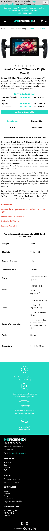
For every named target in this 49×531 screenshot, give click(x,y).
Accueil (3, 28)
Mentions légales (10, 510)
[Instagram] (27, 523)
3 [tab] (22, 66)
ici (42, 198)
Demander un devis (11, 481)
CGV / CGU (9, 513)
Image (12, 28)
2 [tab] (19, 66)
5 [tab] (30, 66)
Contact (7, 467)
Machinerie (8, 498)
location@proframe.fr (17, 453)
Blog (5, 465)
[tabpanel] (24, 48)
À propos (7, 462)
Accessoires (36, 127)
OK (45, 3)
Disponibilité (36, 121)
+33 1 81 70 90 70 (25, 13)
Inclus (12, 127)
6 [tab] (34, 66)
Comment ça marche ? (12, 479)
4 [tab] (26, 66)
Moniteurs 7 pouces (37, 28)
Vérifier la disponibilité (24, 112)
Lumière (7, 493)
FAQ (5, 470)
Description (12, 121)
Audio (6, 496)
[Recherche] (46, 21)
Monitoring (22, 28)
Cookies (7, 515)
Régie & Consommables (13, 501)
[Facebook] (22, 523)
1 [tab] (15, 66)
